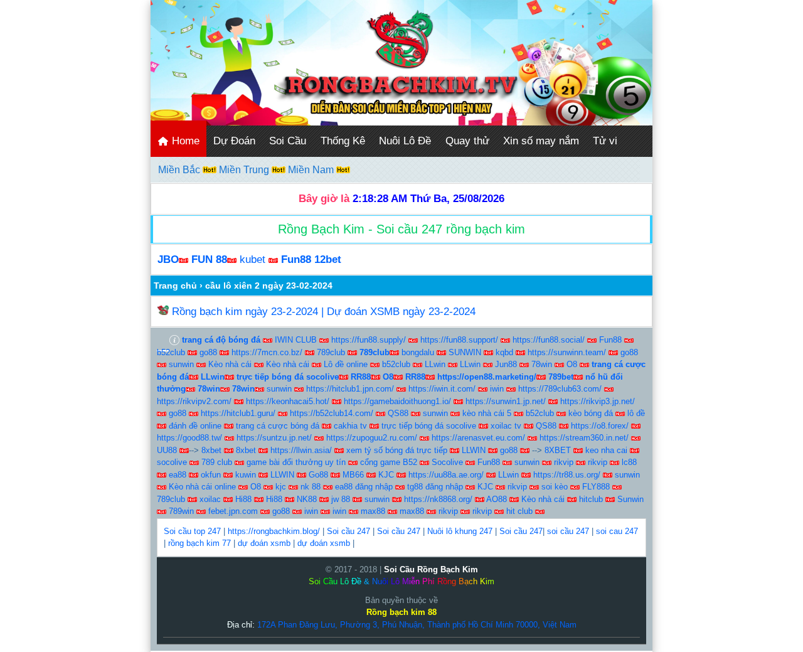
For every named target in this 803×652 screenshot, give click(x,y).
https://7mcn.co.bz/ (266, 352)
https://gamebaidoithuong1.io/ (397, 401)
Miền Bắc (180, 169)
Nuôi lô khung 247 (459, 531)
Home (184, 141)
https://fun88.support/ (459, 340)
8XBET (558, 450)
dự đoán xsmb (264, 543)
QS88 (398, 413)
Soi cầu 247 (348, 531)
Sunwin (630, 499)
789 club (216, 462)
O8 (571, 364)
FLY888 (596, 486)
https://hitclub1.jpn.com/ (350, 388)
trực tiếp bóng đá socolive (428, 425)
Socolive (447, 462)
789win (181, 511)
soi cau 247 (617, 531)
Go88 (318, 474)
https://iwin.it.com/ (442, 388)
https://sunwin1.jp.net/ (505, 401)
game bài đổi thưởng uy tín (296, 462)
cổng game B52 (388, 462)
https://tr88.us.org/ (566, 474)
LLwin (435, 364)
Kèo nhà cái (230, 364)
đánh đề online (195, 425)
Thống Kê (343, 141)
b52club (171, 352)
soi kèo (554, 486)
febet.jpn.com (233, 511)
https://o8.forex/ (600, 425)
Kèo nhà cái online (202, 486)
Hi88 (243, 499)
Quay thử (467, 141)
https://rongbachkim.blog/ (274, 531)
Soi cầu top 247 (192, 531)
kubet (252, 259)
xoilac (210, 499)
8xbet (211, 450)
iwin (497, 388)
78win (541, 364)
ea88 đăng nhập (364, 486)
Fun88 (610, 340)
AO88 (496, 499)
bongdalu (418, 352)
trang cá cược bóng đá (277, 425)
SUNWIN (465, 352)
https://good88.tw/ (189, 437)
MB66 (353, 474)
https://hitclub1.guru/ (238, 413)
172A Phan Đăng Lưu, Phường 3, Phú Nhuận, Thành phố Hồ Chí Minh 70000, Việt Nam (417, 624)
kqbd (504, 352)
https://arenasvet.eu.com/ (478, 437)
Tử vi (605, 141)
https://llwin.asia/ (301, 450)
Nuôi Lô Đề (405, 141)
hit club (519, 511)
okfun (211, 474)
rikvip (563, 462)
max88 (373, 511)
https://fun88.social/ (549, 340)
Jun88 (506, 364)
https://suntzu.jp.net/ (274, 437)
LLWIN (474, 450)
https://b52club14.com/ (331, 413)
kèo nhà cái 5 (486, 413)
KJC (386, 474)
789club (331, 352)
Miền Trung (245, 169)
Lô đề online (346, 364)
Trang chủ (175, 286)
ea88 (177, 474)
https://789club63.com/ (560, 388)
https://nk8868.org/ (438, 499)
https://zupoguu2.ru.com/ (371, 437)
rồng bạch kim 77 (199, 543)
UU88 (167, 450)
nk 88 (310, 486)
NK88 (307, 499)
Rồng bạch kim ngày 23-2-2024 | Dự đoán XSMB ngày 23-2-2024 (324, 312)
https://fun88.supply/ (368, 340)
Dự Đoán (234, 141)
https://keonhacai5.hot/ (287, 401)
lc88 (629, 462)
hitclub (591, 499)
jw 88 (340, 499)
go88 (208, 352)
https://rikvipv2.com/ (194, 401)
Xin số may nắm (541, 141)
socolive (172, 462)
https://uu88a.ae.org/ (446, 474)
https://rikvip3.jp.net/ (597, 401)
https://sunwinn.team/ (567, 352)
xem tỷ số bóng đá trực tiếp (396, 450)
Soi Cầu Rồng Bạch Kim (431, 569)
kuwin (245, 474)
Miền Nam (312, 169)
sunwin (181, 364)
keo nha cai (606, 450)
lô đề (636, 413)
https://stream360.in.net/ (584, 437)
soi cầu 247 (568, 531)
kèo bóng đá (590, 413)
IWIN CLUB (296, 340)
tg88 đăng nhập (435, 486)
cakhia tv (350, 425)
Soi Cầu (287, 141)
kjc (280, 486)
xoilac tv (506, 425)
